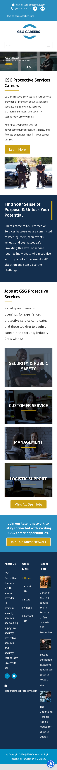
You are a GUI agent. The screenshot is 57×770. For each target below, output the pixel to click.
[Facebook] (7, 676)
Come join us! (9, 64)
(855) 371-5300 (23, 8)
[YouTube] (14, 676)
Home (27, 578)
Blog (27, 599)
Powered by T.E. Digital (34, 758)
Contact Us (28, 618)
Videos (28, 607)
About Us (27, 588)
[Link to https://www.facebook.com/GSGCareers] (35, 8)
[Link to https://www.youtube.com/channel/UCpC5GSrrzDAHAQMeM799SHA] (42, 8)
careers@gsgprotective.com (30, 4)
